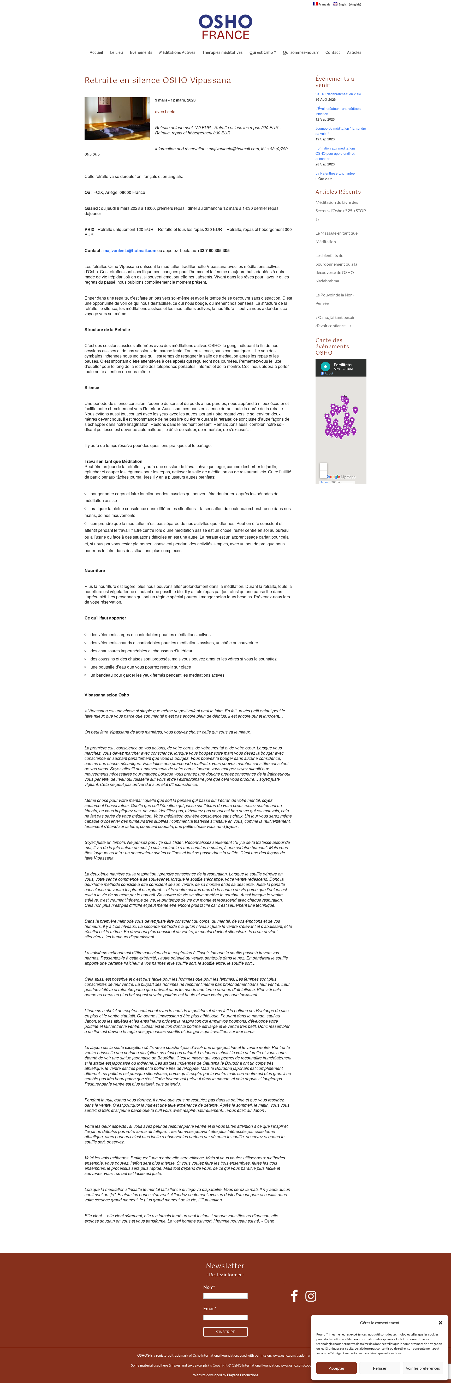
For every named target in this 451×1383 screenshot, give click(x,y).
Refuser (380, 1368)
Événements (141, 53)
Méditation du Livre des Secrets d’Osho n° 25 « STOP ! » (341, 211)
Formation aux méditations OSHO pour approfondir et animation (336, 153)
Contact (332, 53)
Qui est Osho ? (263, 53)
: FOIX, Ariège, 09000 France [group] (115, 192)
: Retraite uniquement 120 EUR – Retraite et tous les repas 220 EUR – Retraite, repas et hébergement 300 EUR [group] (188, 232)
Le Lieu (116, 53)
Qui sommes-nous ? (300, 53)
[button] (440, 1322)
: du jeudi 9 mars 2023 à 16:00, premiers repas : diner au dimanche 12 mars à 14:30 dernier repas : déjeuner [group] (183, 211)
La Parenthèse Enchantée (335, 173)
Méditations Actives (177, 53)
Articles (354, 53)
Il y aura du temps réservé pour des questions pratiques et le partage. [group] (148, 445)
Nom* (209, 1287)
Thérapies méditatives (222, 53)
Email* (210, 1308)
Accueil (96, 53)
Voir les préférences (423, 1368)
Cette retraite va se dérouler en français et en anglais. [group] (134, 176)
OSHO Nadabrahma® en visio (338, 93)
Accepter (337, 1368)
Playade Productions (242, 1375)
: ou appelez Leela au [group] (157, 250)
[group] (188, 331)
